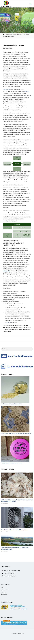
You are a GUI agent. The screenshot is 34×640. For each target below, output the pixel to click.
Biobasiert (6, 325)
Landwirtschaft (26, 327)
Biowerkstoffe (26, 34)
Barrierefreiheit (4, 594)
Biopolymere (6, 327)
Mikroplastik (8, 322)
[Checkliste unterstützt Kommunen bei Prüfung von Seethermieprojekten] (17, 541)
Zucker (9, 331)
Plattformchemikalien (25, 329)
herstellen (26, 91)
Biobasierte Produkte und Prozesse (13, 34)
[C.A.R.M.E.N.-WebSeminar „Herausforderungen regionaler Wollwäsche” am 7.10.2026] (17, 485)
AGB (2, 587)
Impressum (3, 592)
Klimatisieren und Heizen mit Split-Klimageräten (14, 529)
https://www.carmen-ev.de (10, 576)
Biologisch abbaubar (22, 325)
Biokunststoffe (6, 89)
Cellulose (20, 327)
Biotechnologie (13, 327)
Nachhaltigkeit (6, 270)
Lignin (4, 329)
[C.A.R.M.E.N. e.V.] (6, 3)
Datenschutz (3, 590)
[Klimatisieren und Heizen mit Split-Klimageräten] (17, 517)
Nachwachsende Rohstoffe (13, 329)
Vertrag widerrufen (5, 589)
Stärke (5, 331)
